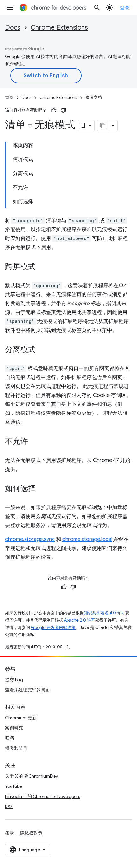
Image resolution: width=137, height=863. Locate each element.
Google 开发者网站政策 (53, 627)
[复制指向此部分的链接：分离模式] (42, 350)
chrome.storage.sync (30, 539)
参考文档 (93, 97)
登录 (124, 8)
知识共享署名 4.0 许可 (104, 613)
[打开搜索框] (97, 7)
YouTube (13, 786)
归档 (9, 738)
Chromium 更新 (21, 717)
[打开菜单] (10, 7)
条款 (9, 833)
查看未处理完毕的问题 (27, 690)
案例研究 (14, 728)
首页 (9, 97)
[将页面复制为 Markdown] (103, 125)
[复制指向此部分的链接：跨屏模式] (42, 267)
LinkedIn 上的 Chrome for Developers (42, 796)
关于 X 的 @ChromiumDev (31, 776)
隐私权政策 (31, 833)
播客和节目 (16, 748)
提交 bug (14, 680)
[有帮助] (54, 110)
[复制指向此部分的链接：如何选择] (42, 489)
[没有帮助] (63, 110)
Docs (12, 28)
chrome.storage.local (87, 539)
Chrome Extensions (59, 28)
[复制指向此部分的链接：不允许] (34, 442)
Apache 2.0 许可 (79, 620)
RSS (9, 806)
